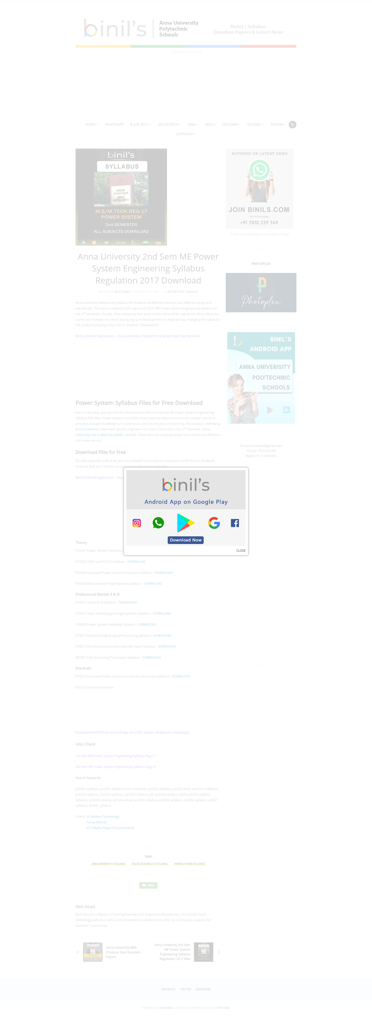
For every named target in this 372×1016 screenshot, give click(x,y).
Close (241, 550)
